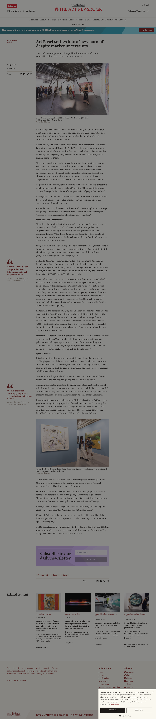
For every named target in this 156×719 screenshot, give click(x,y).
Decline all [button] (139, 710)
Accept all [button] (113, 710)
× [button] (153, 692)
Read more (115, 704)
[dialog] (127, 704)
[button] (126, 715)
